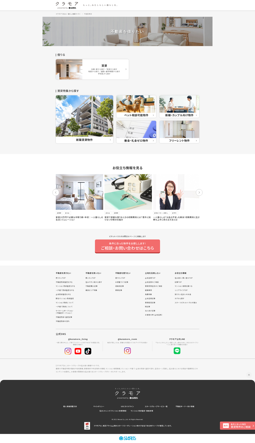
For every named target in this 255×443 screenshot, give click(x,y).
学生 (175, 213)
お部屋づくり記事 (121, 282)
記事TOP (178, 282)
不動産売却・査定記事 (64, 317)
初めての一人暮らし (162, 213)
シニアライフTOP (181, 290)
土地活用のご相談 (152, 282)
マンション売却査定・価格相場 (142, 411)
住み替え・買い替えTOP (184, 278)
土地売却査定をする (63, 294)
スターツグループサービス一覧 (156, 406)
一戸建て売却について (64, 306)
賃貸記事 (118, 290)
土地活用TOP (150, 278)
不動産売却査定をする (64, 282)
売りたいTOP (61, 278)
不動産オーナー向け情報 (185, 406)
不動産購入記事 (92, 286)
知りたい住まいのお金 (183, 294)
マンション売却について (64, 303)
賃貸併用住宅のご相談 (153, 286)
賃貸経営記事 (150, 303)
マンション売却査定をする (65, 286)
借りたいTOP (120, 278)
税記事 (147, 306)
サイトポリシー (98, 406)
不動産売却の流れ (63, 321)
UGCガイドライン (127, 406)
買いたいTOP (91, 278)
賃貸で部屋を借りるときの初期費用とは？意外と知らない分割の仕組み (128, 218)
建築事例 (148, 290)
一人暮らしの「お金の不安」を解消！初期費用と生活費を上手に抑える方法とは (176, 218)
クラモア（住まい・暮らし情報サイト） (68, 14)
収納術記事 (119, 286)
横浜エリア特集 (91, 290)
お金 (68, 213)
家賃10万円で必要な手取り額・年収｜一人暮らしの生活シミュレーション (79, 218)
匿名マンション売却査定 (65, 298)
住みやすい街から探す (94, 282)
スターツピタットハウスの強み (186, 303)
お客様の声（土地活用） (153, 315)
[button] (55, 192)
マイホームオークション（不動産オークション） (64, 312)
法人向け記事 (150, 311)
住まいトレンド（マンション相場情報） (113, 411)
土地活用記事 (150, 298)
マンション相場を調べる (184, 286)
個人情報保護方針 (70, 406)
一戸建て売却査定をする (65, 290)
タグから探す (179, 298)
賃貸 (59, 213)
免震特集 (148, 294)
